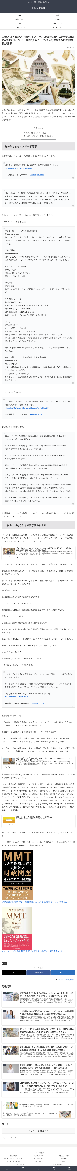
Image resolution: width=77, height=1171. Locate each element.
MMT (5, 963)
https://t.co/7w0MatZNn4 (14, 168)
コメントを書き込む (38, 1131)
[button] (71, 616)
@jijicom (28, 168)
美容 (63, 1161)
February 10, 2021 (37, 175)
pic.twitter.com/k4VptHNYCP (37, 408)
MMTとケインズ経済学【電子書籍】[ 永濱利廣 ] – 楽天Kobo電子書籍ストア (32, 951)
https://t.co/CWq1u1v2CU (15, 408)
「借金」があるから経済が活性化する (39, 136)
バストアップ (38, 1161)
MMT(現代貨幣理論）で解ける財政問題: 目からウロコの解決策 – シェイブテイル (34, 902)
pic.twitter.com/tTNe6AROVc (16, 697)
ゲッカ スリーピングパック (13, 1158)
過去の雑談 (13, 1156)
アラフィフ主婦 (38, 1156)
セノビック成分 (38, 1158)
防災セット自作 (64, 1156)
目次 (35, 128)
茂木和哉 (63, 1158)
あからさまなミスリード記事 (36, 133)
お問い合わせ (57, 1164)
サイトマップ (19, 1164)
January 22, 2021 (39, 703)
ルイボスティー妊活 (13, 1161)
